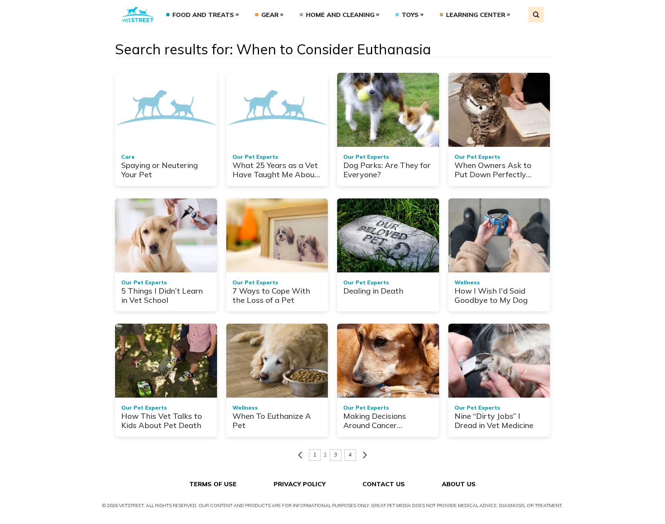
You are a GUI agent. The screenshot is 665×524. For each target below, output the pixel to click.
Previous (300, 455)
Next (365, 455)
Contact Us (384, 484)
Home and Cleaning (340, 14)
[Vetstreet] (137, 14)
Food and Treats (203, 14)
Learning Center (475, 14)
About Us (459, 484)
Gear (270, 14)
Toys (410, 14)
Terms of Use (213, 484)
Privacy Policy (300, 484)
